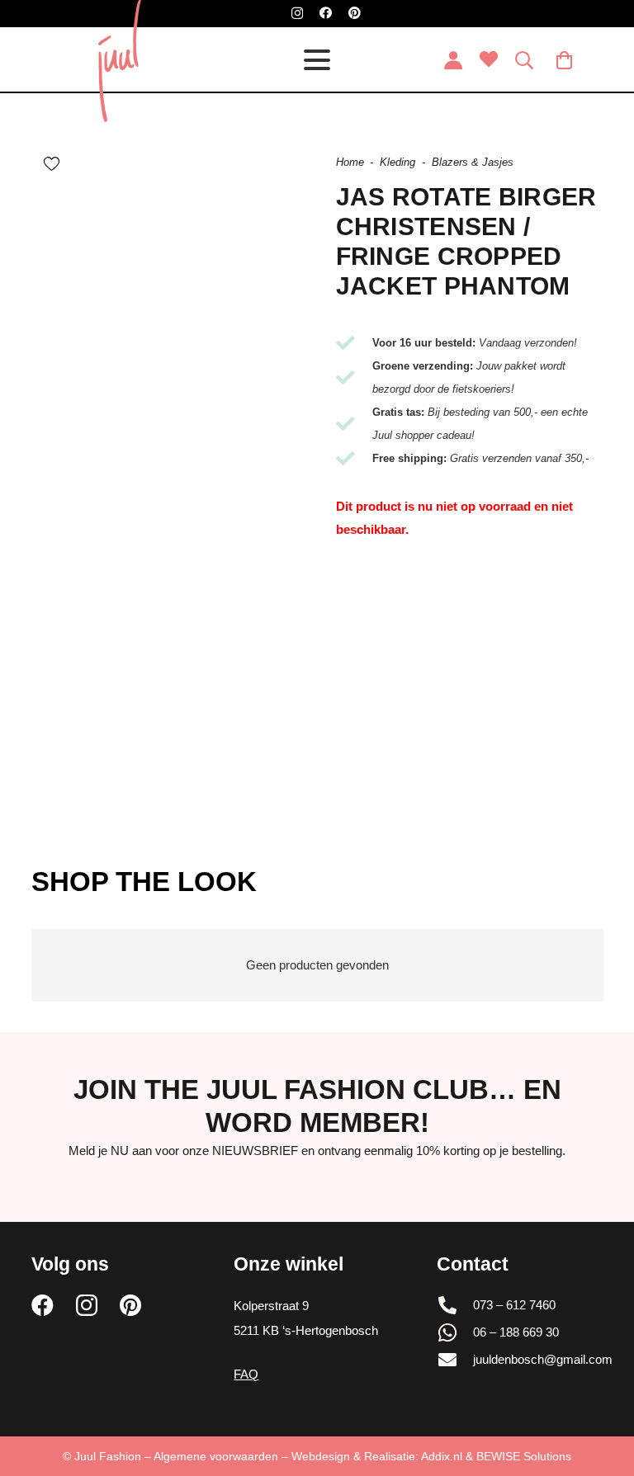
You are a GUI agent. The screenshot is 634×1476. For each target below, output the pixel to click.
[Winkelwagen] (564, 60)
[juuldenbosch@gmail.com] (455, 1360)
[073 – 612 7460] (455, 1305)
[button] (317, 60)
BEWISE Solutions (523, 1456)
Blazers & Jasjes (472, 162)
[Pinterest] (354, 13)
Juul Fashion (107, 1456)
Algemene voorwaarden (216, 1456)
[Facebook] (325, 13)
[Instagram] (297, 14)
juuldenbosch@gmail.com (543, 1359)
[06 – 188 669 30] (455, 1332)
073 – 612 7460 (514, 1305)
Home (350, 162)
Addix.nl (441, 1456)
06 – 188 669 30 (516, 1332)
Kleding (397, 162)
